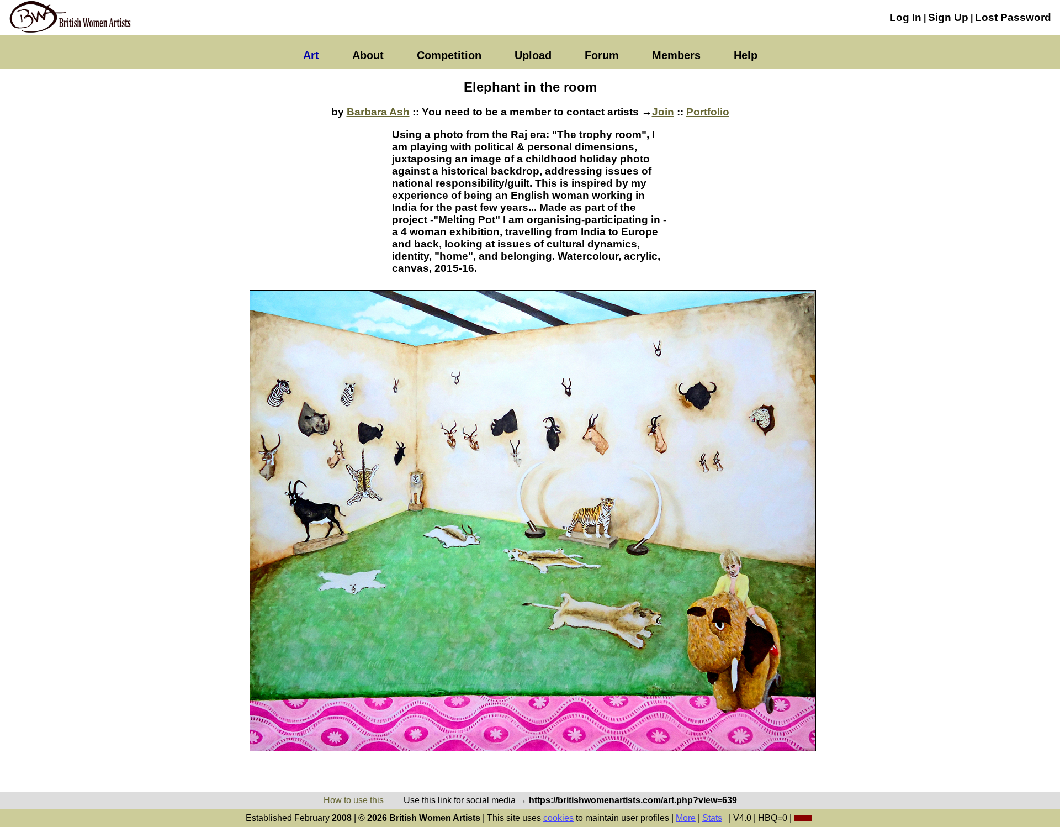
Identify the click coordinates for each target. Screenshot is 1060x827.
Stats (712, 818)
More (686, 818)
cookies (558, 818)
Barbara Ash (378, 112)
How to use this (354, 800)
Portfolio (707, 112)
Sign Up (948, 17)
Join (663, 112)
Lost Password (1013, 17)
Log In (905, 17)
